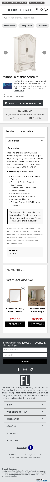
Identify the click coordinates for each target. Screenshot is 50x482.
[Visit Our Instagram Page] (25, 369)
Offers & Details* (35, 457)
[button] (4, 10)
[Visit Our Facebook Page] (19, 369)
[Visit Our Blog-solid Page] (31, 369)
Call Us (15, 118)
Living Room (26, 25)
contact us (14, 221)
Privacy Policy (13, 457)
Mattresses (9, 25)
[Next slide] (42, 300)
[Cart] (46, 10)
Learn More (19, 91)
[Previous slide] (8, 300)
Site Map (24, 457)
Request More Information (25, 103)
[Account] (41, 10)
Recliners (42, 25)
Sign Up (25, 361)
